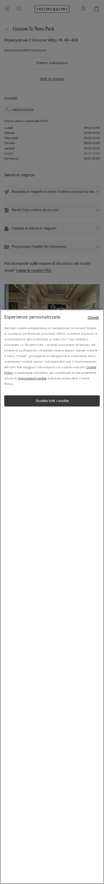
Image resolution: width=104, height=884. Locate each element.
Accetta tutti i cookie (52, 401)
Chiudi (93, 317)
